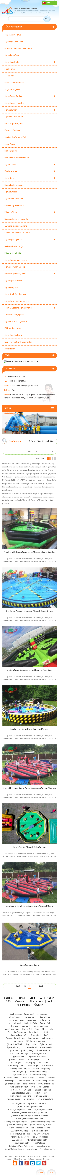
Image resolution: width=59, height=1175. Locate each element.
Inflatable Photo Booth (37, 1140)
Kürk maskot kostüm (13, 328)
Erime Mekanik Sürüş (13, 253)
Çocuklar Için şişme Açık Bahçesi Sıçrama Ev (29, 1116)
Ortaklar (20, 1001)
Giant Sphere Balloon (18, 1128)
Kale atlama (45, 1017)
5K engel (27, 1090)
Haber (50, 998)
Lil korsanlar (29, 1099)
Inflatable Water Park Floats (21, 1146)
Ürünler (38, 1005)
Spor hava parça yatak (14, 315)
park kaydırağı (27, 1050)
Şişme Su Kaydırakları (14, 117)
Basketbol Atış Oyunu (15, 1038)
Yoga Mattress (39, 1143)
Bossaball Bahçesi (43, 1090)
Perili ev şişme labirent (14, 205)
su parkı (41, 1078)
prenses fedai (31, 1047)
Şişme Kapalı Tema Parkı (20, 1096)
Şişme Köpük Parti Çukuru (16, 260)
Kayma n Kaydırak (12, 130)
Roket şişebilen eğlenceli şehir (29, 1119)
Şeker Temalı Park (12, 1084)
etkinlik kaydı (15, 1017)
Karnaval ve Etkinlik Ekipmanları (18, 342)
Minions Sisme (11, 151)
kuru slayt (26, 1026)
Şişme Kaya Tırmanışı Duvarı (17, 301)
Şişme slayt (29, 1014)
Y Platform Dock (47, 1149)
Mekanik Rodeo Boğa (14, 246)
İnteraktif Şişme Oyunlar (15, 274)
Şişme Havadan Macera (15, 267)
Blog (32, 998)
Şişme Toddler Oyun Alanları (29, 1107)
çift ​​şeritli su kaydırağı (39, 1035)
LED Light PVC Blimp (20, 1131)
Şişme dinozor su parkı (17, 1125)
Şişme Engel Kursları (13, 96)
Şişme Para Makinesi (13, 335)
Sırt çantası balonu (40, 1131)
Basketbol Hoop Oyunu (43, 1081)
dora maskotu (14, 1090)
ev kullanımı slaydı (45, 1099)
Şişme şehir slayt (14, 1047)
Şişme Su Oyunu (41, 1096)
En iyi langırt (33, 1066)
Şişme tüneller (11, 192)
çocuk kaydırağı (12, 1029)
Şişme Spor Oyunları (13, 240)
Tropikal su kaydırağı (19, 1053)
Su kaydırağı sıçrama (17, 1032)
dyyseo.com (47, 1159)
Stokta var (9, 76)
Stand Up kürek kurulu (14, 1149)
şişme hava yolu (20, 1075)
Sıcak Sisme (10, 69)
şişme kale (31, 1020)
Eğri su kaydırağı (19, 1072)
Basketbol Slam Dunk (21, 1093)
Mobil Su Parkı (31, 1023)
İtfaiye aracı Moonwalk (14, 83)
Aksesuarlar (10, 349)
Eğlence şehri (46, 1044)
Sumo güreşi (33, 1060)
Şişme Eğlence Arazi (40, 1053)
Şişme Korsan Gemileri (14, 103)
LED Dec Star (17, 1140)
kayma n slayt (30, 1017)
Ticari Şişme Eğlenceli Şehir (19, 1110)
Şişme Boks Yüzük (14, 1044)
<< (36, 451)
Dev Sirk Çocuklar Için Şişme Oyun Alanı (29, 1113)
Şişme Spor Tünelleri (13, 281)
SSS (8, 1001)
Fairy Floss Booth (21, 1143)
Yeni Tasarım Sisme (13, 35)
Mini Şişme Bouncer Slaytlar (17, 158)
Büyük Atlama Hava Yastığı (16, 219)
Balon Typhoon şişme (14, 185)
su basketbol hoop (38, 1075)
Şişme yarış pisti (11, 287)
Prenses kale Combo (40, 1087)
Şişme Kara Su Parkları (37, 1104)
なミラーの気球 (41, 1134)
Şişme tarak (10, 178)
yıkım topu (10, 1081)
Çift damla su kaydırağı (36, 1041)
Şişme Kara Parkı (12, 62)
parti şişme (18, 1041)
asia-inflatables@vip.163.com (25, 386)
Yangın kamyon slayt (19, 1087)
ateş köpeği (30, 1063)
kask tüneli (33, 1032)
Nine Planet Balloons (40, 1128)
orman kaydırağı (41, 1026)
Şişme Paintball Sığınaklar (16, 321)
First (29, 451)
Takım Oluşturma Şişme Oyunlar (18, 308)
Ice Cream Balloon (40, 1137)
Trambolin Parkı (44, 1050)
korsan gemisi (46, 1047)
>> (46, 451)
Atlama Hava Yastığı (38, 1072)
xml (50, 1001)
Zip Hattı (46, 1060)
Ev (32, 441)
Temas (21, 998)
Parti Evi (51, 1078)
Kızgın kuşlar (31, 1044)
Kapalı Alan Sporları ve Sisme (17, 233)
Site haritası (36, 1001)
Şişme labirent (19, 1056)
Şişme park (13, 1050)
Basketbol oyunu (11, 1078)
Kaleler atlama (11, 171)
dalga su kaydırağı (18, 1035)
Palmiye (14, 1026)
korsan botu (47, 1066)
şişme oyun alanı (16, 1020)
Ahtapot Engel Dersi (15, 1066)
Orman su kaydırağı (41, 1069)
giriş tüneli (46, 1032)
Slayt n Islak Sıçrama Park (15, 137)
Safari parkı (43, 1063)
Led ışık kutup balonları (20, 1134)
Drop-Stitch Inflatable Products (18, 48)
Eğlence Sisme (11, 212)
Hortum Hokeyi (40, 1093)
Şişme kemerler (43, 1146)
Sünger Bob (45, 1023)
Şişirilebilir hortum (17, 1060)
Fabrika (8, 998)
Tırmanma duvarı (13, 1099)
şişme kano (32, 1149)
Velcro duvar (47, 1038)
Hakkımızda (23, 1005)
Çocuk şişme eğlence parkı (15, 1122)
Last (52, 451)
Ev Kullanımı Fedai (46, 1084)
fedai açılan (45, 1020)
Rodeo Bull (27, 1029)
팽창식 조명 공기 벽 (20, 1137)
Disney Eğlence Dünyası (19, 1069)
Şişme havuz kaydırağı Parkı (43, 1122)
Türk (48, 3)
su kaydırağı (43, 1014)
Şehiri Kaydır (10, 144)
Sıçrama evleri (10, 165)
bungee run (33, 1038)
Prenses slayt (28, 1078)
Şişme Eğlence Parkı (43, 1110)
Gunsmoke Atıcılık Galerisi (16, 226)
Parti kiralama (24, 1081)
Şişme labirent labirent (14, 199)
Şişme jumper (29, 1084)
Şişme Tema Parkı (12, 55)
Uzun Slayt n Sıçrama (14, 124)
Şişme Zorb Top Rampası (15, 294)
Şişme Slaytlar (11, 110)
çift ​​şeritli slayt (14, 1023)
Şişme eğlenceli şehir (14, 42)
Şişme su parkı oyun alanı (41, 1125)
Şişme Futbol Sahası (37, 1056)
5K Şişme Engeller (12, 89)
